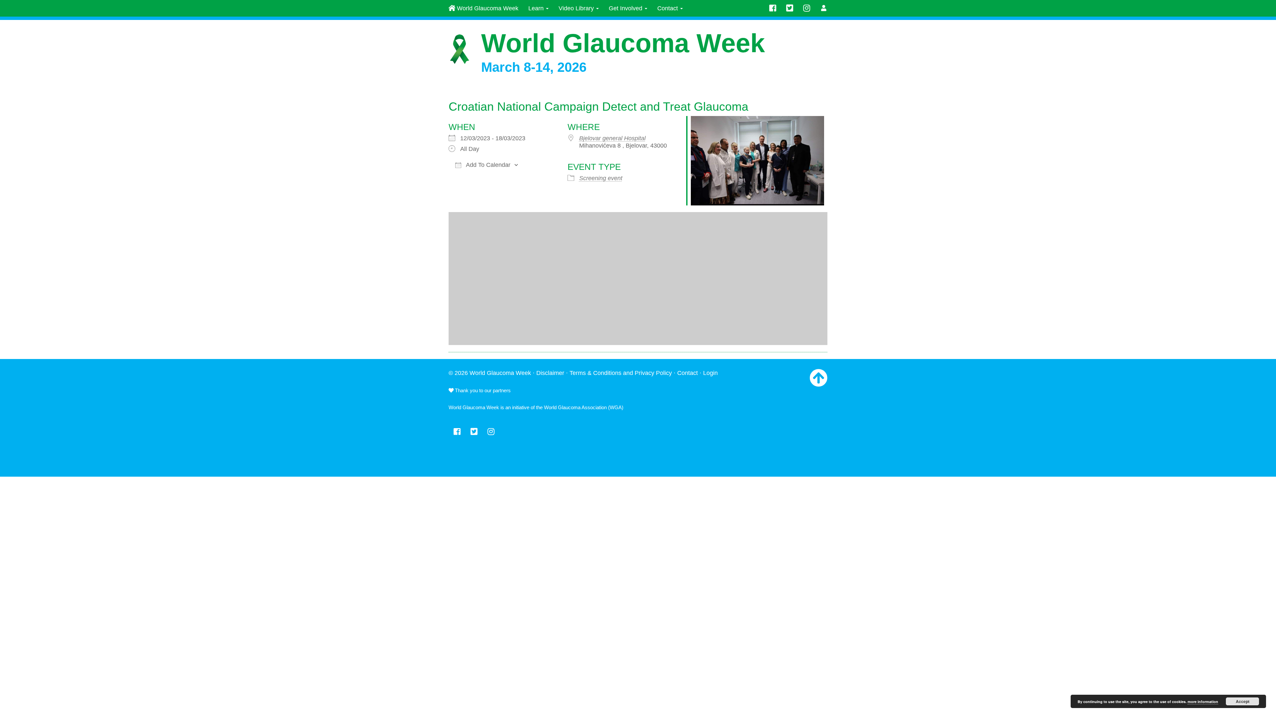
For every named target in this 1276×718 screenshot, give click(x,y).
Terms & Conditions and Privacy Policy (621, 373)
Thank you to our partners (482, 390)
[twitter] (789, 8)
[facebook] (772, 8)
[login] (824, 8)
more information (1203, 701)
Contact (668, 8)
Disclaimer (550, 373)
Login (710, 373)
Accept (1242, 701)
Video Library (577, 8)
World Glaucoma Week (486, 8)
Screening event (600, 178)
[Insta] (806, 8)
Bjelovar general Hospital (612, 138)
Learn (536, 8)
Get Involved (626, 8)
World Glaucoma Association (575, 407)
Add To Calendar (487, 165)
